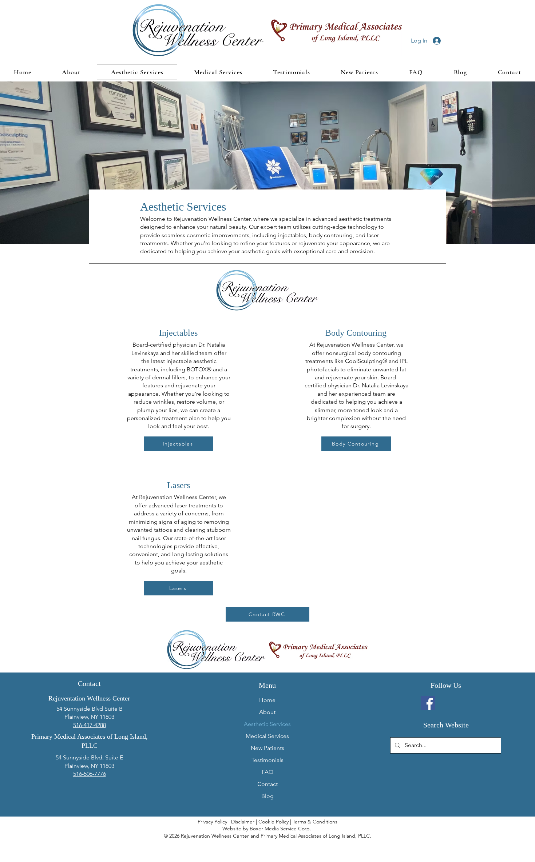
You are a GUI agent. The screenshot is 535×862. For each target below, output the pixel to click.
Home (267, 700)
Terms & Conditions (315, 821)
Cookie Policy (273, 821)
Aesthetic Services (267, 724)
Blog (267, 796)
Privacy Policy (212, 821)
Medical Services (267, 736)
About (267, 712)
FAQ (267, 772)
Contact (267, 784)
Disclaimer (242, 821)
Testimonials (267, 760)
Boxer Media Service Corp (280, 828)
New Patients (267, 748)
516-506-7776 (89, 773)
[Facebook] (428, 703)
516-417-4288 (89, 725)
